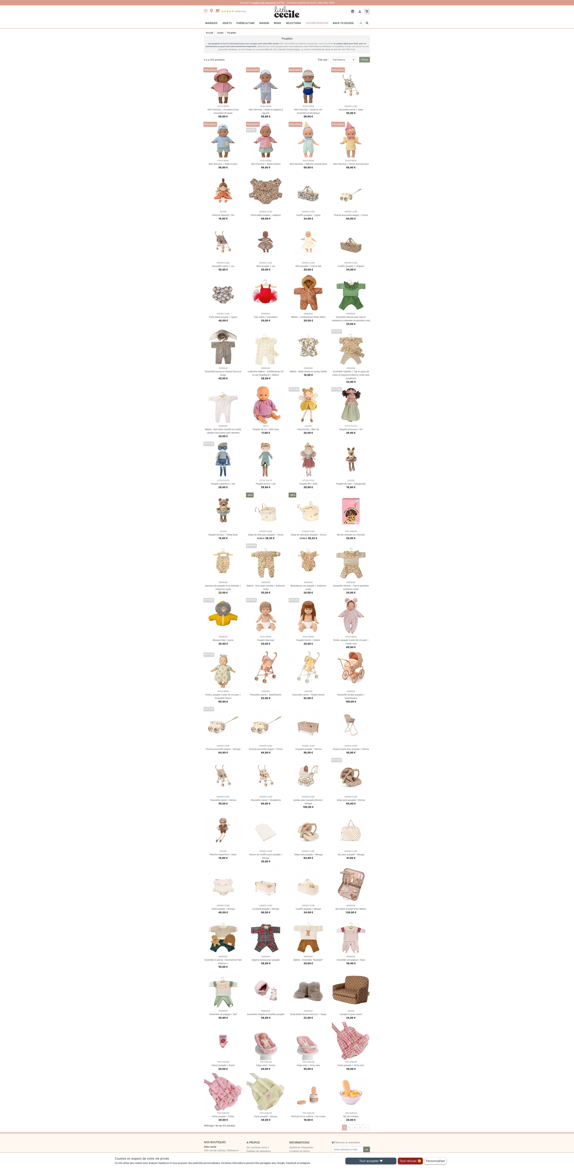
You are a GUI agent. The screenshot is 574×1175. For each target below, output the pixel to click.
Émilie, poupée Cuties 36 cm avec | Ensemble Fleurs (223, 694)
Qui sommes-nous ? (258, 1147)
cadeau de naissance (264, 2)
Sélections (293, 23)
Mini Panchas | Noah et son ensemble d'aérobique (308, 109)
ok (366, 1149)
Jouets (227, 23)
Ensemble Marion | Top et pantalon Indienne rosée (351, 585)
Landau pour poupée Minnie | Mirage (308, 800)
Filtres (364, 59)
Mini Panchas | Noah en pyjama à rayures (266, 109)
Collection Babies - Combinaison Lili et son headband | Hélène (266, 371)
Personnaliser (435, 1161)
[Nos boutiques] (212, 11)
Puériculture (245, 23)
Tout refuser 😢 (410, 1161)
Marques (211, 23)
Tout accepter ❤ (371, 1161)
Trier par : (323, 59)
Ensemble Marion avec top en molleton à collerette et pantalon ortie (351, 317)
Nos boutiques (215, 1142)
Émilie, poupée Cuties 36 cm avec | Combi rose (351, 640)
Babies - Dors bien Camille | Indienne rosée (266, 585)
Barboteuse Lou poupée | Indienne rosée (308, 585)
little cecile (210, 1146)
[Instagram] (206, 11)
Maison (264, 23)
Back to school (343, 23)
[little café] (217, 11)
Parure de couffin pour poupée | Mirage (265, 854)
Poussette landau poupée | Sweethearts (351, 694)
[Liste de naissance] (352, 11)
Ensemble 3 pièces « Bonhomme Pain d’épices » (223, 960)
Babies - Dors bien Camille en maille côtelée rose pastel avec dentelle (223, 429)
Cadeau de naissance (259, 1150)
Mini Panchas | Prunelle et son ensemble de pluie (223, 109)
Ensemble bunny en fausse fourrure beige (223, 371)
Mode (277, 23)
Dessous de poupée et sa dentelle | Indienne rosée (223, 585)
